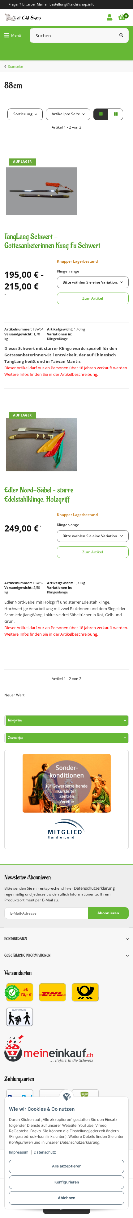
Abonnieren (108, 913)
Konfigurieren (66, 1182)
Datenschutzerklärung (94, 888)
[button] (109, 17)
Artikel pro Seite (66, 114)
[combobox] (93, 282)
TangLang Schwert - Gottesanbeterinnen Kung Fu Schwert (52, 241)
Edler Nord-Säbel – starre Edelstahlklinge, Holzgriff (38, 495)
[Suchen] (121, 35)
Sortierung (22, 114)
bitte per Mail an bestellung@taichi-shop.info (58, 4)
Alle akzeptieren (66, 1166)
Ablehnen (66, 1197)
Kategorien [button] (15, 720)
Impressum (18, 1152)
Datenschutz (45, 1152)
